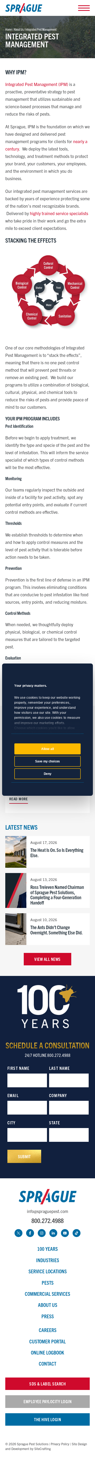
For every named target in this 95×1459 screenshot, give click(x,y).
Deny (47, 773)
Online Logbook (47, 1352)
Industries (47, 1260)
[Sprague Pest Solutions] (23, 9)
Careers (47, 1330)
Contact (47, 1363)
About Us (47, 1305)
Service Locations (47, 1271)
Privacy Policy (60, 1444)
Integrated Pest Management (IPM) (36, 84)
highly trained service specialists (59, 213)
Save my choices (47, 761)
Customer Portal (47, 1341)
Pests (48, 1282)
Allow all (47, 749)
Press (47, 1316)
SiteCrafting (42, 1449)
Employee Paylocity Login (47, 1401)
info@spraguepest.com (47, 1211)
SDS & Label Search (47, 1383)
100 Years (47, 1249)
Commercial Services (47, 1293)
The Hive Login (47, 1419)
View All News (47, 959)
